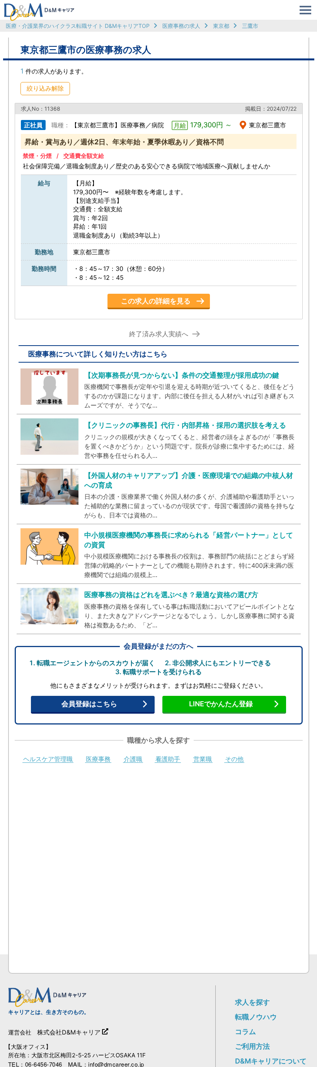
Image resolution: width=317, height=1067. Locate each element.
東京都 (221, 25)
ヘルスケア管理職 (48, 759)
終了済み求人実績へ (158, 334)
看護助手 (167, 759)
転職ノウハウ (256, 1017)
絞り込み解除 (45, 88)
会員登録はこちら (89, 704)
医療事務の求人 (181, 25)
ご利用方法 (252, 1046)
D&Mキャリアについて (271, 1061)
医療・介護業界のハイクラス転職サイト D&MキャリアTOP (78, 25)
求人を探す (252, 1002)
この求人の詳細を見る (156, 301)
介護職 (133, 759)
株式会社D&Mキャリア (69, 1032)
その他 (234, 759)
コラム (245, 1032)
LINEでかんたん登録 (221, 704)
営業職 (202, 759)
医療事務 (98, 759)
